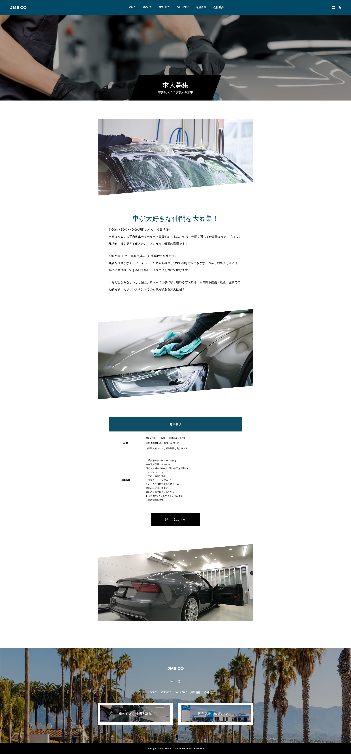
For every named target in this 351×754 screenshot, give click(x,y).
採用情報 (201, 7)
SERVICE (163, 7)
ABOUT (146, 7)
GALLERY (182, 7)
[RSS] (340, 7)
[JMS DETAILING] (18, 7)
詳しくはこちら (175, 519)
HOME (131, 7)
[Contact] (333, 7)
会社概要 (218, 7)
